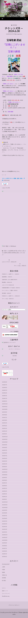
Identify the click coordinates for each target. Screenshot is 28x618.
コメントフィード (6, 593)
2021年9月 (4, 543)
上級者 (3, 566)
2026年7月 (4, 384)
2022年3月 (4, 526)
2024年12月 (4, 436)
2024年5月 (4, 455)
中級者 (3, 569)
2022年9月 (4, 510)
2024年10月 (4, 442)
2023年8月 (4, 480)
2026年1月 (4, 401)
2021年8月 (4, 545)
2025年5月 (4, 423)
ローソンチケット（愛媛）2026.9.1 (9, 290)
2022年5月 (4, 521)
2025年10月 (4, 409)
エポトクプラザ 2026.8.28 (8, 285)
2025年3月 (4, 428)
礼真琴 (5, 252)
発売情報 (15, 25)
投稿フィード (5, 590)
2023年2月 (4, 496)
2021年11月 (4, 537)
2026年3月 (4, 395)
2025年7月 (4, 417)
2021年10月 (4, 540)
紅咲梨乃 (9, 252)
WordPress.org (5, 596)
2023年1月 (4, 499)
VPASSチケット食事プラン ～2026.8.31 (11, 296)
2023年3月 (4, 493)
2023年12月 (4, 469)
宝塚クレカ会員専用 (8, 250)
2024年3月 (4, 461)
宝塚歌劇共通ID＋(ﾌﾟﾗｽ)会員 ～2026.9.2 (11, 287)
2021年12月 (4, 534)
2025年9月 (4, 412)
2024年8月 (4, 447)
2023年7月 (4, 483)
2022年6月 (4, 518)
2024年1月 (4, 466)
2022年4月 (4, 523)
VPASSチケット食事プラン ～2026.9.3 (10, 274)
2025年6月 (4, 420)
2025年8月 (4, 414)
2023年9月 (4, 477)
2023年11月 (4, 472)
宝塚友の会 (4, 575)
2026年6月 (4, 387)
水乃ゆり (20, 250)
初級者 (3, 572)
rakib (13, 614)
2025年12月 (4, 403)
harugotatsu (19, 34)
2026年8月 (4, 382)
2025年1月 (4, 433)
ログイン (4, 588)
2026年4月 (4, 393)
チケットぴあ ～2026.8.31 (7, 298)
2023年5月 (4, 488)
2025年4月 (4, 425)
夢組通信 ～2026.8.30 (7, 282)
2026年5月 (4, 390)
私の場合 (4, 580)
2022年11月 (4, 504)
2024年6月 (4, 453)
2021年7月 (4, 548)
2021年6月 (4, 551)
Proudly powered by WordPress (9, 612)
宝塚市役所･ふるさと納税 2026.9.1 (9, 279)
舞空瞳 (14, 252)
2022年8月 (4, 513)
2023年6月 (4, 485)
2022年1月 (4, 532)
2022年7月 (4, 515)
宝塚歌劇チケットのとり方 (14, 6)
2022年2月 (4, 529)
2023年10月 (4, 474)
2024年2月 (4, 464)
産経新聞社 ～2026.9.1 (7, 276)
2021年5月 (4, 553)
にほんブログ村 (6, 187)
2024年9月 (4, 444)
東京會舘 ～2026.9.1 (6, 293)
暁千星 (15, 250)
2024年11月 (4, 439)
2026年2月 (4, 398)
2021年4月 (4, 556)
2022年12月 (4, 502)
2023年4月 (4, 491)
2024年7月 (4, 450)
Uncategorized (5, 564)
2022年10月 (4, 507)
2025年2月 (4, 431)
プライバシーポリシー (14, 605)
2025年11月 (4, 406)
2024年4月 (4, 458)
